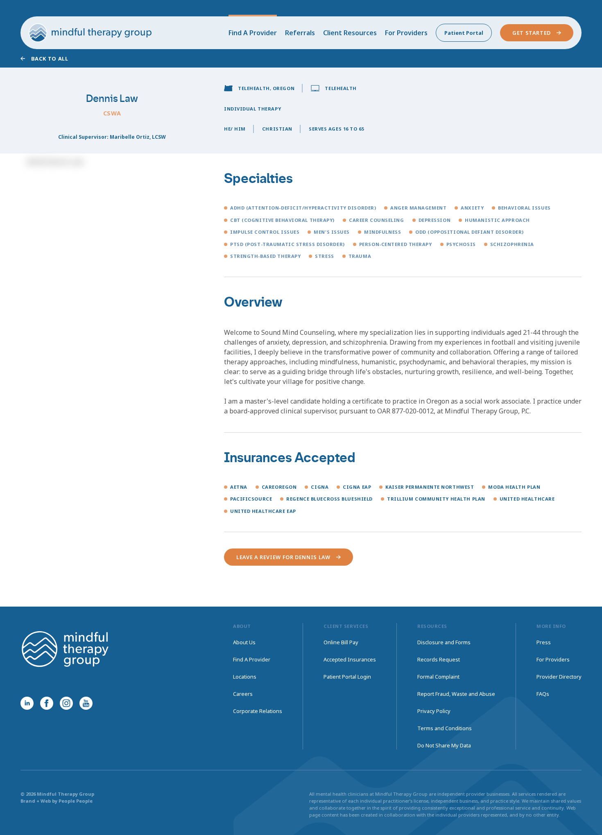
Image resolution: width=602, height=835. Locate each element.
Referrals (300, 32)
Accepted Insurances (350, 659)
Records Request (438, 659)
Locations (244, 676)
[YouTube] (86, 703)
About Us (244, 642)
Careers (243, 693)
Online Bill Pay (341, 642)
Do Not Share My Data (444, 745)
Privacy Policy (433, 711)
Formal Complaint (438, 676)
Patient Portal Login (347, 676)
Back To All (49, 58)
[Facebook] (46, 703)
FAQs (542, 693)
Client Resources (350, 32)
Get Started (531, 32)
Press (543, 642)
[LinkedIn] (27, 703)
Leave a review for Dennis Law (283, 557)
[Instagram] (66, 703)
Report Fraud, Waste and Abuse (456, 693)
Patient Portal (463, 32)
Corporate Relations (257, 711)
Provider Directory (559, 676)
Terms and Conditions (444, 728)
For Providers (406, 32)
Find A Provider (253, 32)
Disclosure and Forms (444, 642)
